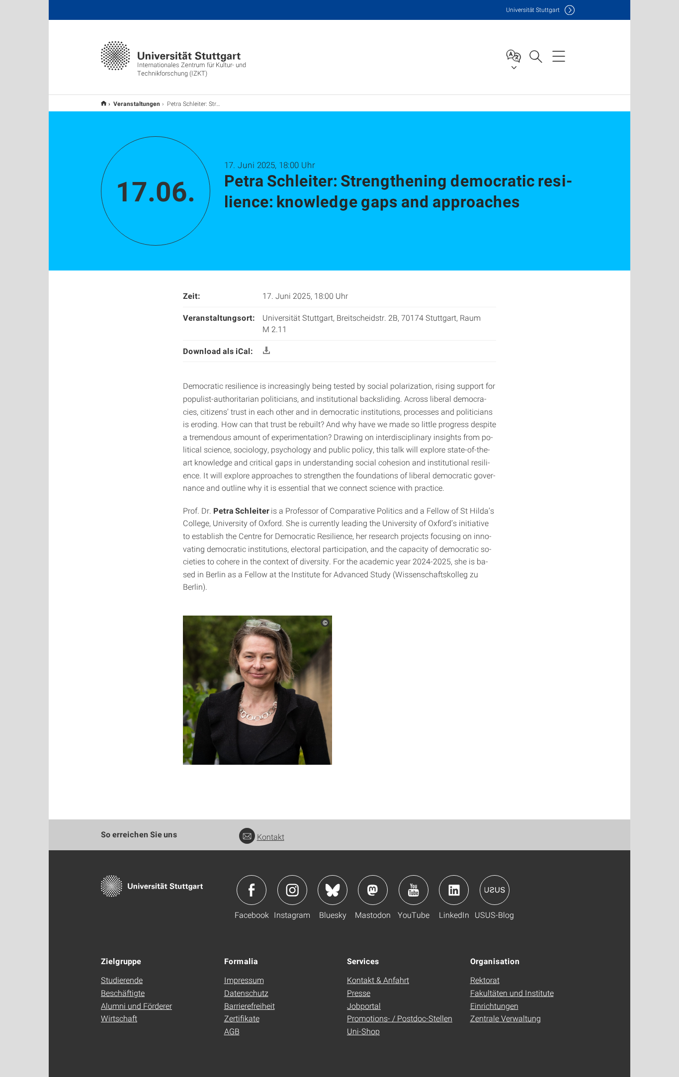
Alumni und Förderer (136, 1005)
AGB (232, 1031)
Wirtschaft (119, 1018)
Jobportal (364, 1005)
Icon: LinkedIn (454, 890)
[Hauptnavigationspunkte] (558, 55)
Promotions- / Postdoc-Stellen (399, 1018)
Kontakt (270, 836)
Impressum (244, 980)
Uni (533, 9)
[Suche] (535, 55)
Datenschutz (246, 992)
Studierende (122, 980)
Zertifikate (241, 1018)
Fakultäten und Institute (512, 992)
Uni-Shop (363, 1031)
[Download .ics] (266, 351)
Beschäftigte (123, 992)
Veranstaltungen (136, 103)
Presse (358, 992)
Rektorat (485, 980)
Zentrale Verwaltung (505, 1018)
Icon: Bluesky (332, 890)
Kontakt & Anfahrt (378, 980)
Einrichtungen (494, 1005)
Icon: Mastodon (373, 890)
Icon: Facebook (251, 890)
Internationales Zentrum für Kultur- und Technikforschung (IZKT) (103, 103)
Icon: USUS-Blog (494, 890)
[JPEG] (257, 689)
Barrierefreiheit (249, 1005)
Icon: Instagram (292, 890)
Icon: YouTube (413, 890)
